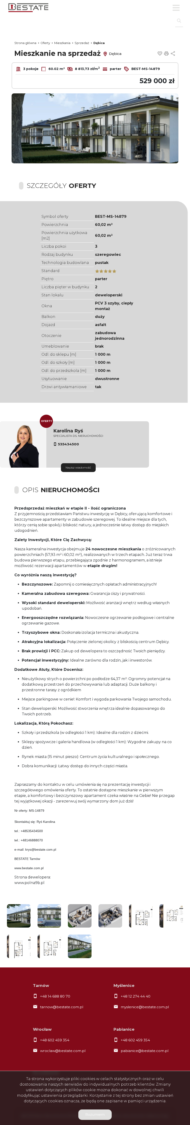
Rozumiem (95, 1114)
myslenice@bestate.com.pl (145, 1007)
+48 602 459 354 (54, 1040)
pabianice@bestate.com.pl (144, 1051)
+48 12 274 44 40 (135, 996)
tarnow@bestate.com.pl (61, 1007)
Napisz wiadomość (78, 467)
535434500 (68, 444)
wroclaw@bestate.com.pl (63, 1051)
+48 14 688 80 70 (55, 996)
